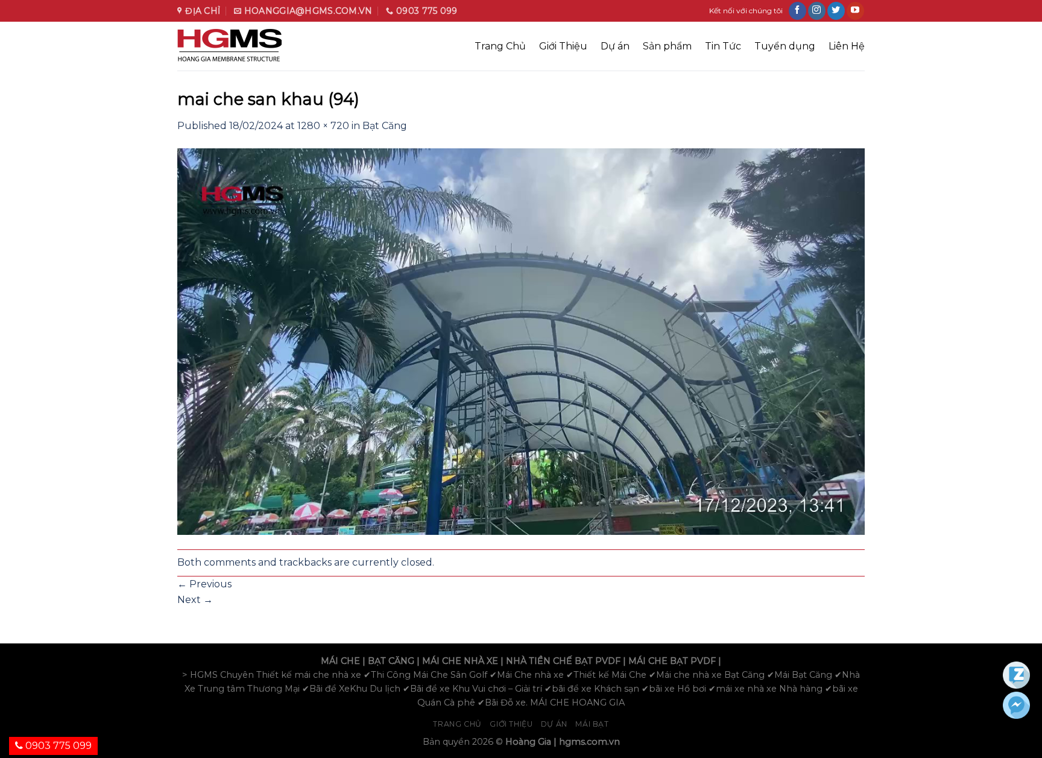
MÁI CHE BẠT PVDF (672, 660)
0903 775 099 (57, 745)
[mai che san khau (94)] (521, 340)
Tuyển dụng (784, 46)
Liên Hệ (847, 46)
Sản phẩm (667, 46)
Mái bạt (591, 723)
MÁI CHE (340, 660)
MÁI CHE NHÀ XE (460, 660)
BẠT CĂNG (391, 660)
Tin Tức (723, 46)
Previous (204, 584)
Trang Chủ (500, 46)
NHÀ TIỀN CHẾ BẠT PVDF (563, 660)
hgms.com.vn (589, 741)
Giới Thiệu (563, 46)
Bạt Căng (384, 125)
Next (195, 599)
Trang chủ (457, 723)
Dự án (615, 46)
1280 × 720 (323, 125)
